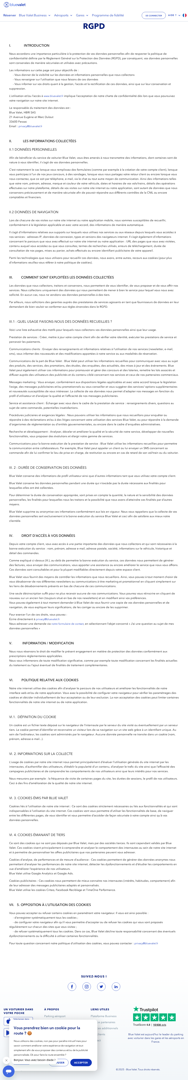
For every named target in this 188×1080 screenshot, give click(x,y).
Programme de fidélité (108, 15)
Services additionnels (104, 1028)
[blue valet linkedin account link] (116, 987)
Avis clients (98, 1034)
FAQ (94, 1046)
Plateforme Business (104, 1016)
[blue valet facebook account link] (72, 987)
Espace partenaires (103, 1022)
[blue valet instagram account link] (86, 987)
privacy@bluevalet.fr (30, 126)
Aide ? (172, 15)
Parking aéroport (55, 1016)
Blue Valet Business (33, 15)
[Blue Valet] (15, 4)
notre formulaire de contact (67, 623)
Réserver (9, 15)
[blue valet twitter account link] (101, 987)
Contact (96, 1040)
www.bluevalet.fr (53, 96)
